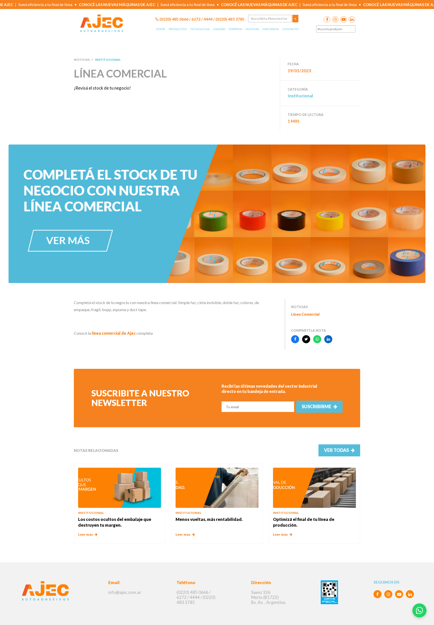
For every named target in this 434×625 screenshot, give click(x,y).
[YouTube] (399, 594)
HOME (160, 29)
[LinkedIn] (410, 594)
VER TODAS (336, 450)
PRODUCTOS (178, 29)
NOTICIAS (252, 29)
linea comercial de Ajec (114, 333)
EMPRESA (235, 29)
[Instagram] (388, 594)
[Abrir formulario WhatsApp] (419, 610)
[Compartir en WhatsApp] (317, 339)
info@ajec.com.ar (124, 592)
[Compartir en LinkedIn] (328, 339)
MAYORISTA (270, 29)
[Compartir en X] (306, 339)
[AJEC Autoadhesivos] (46, 592)
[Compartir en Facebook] (295, 339)
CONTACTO (290, 29)
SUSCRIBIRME (316, 406)
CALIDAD (219, 29)
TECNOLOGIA (199, 29)
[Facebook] (377, 594)
